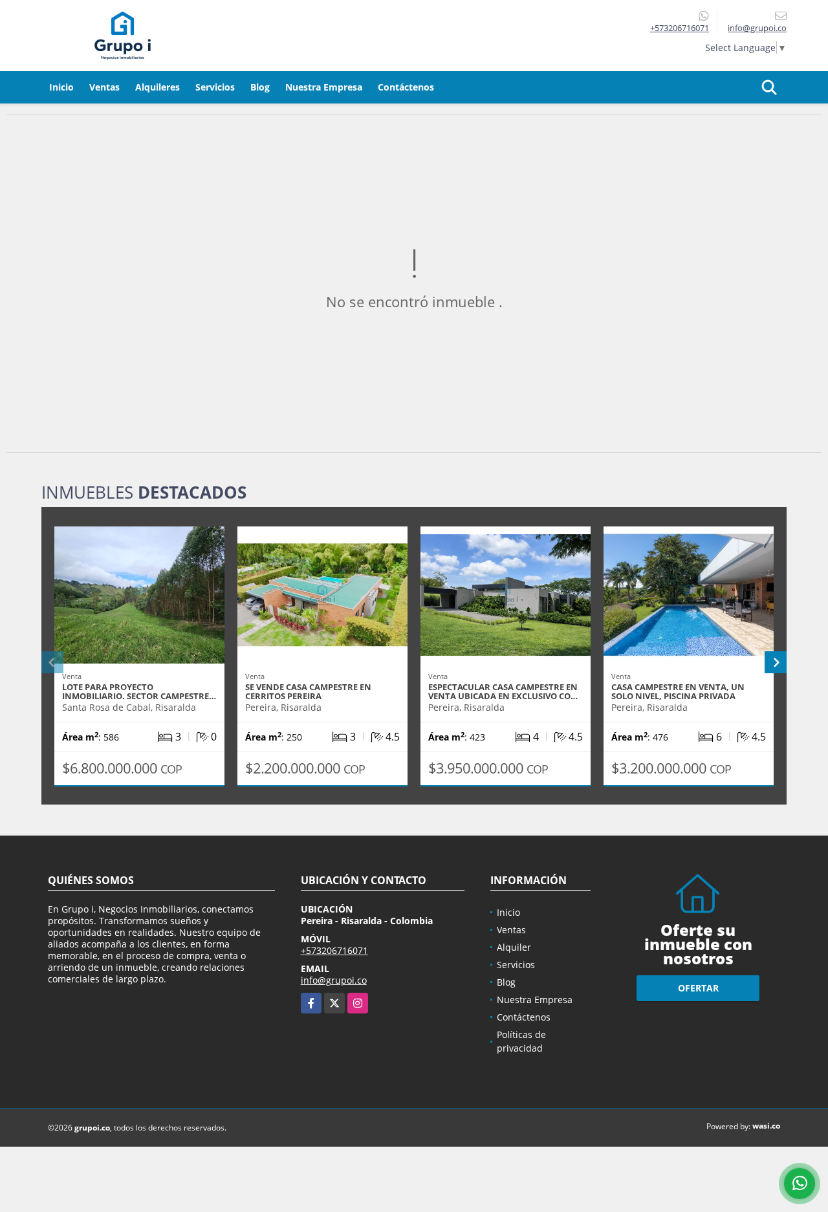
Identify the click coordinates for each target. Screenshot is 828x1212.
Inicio (61, 87)
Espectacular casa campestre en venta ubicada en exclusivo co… (503, 691)
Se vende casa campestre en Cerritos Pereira (308, 691)
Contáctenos (406, 87)
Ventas (104, 87)
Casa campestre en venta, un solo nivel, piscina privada (678, 691)
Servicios (215, 87)
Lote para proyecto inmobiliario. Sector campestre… (139, 691)
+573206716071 (679, 28)
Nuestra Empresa (323, 87)
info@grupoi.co (334, 980)
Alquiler (514, 947)
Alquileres (157, 87)
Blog (260, 87)
